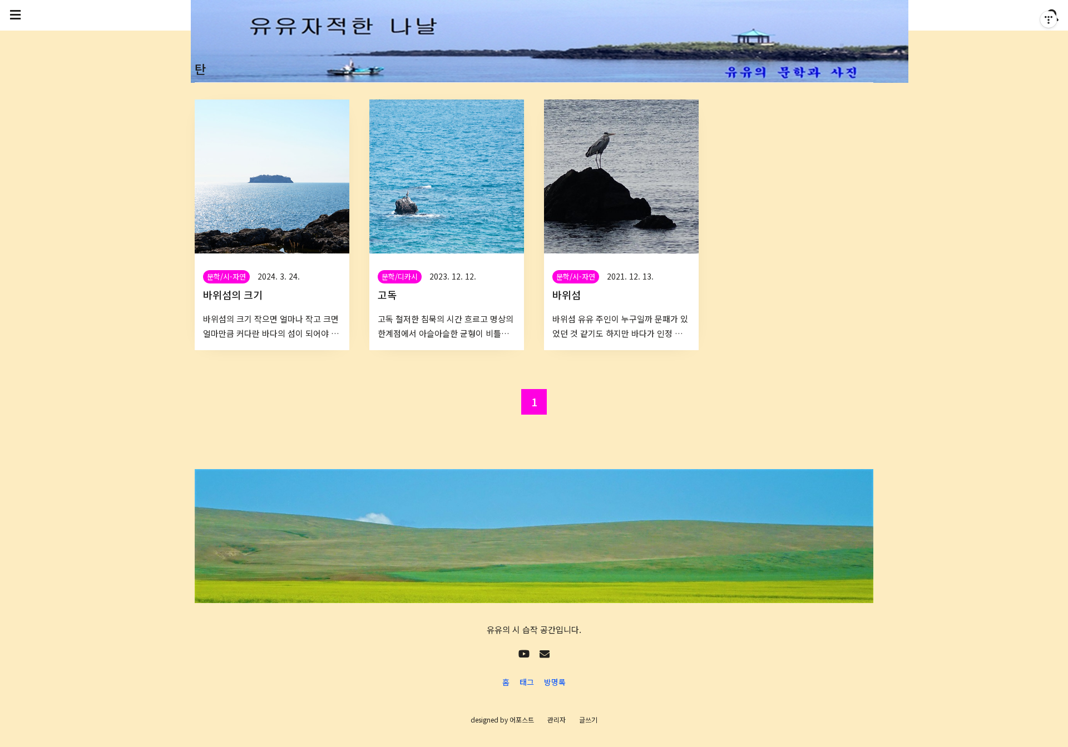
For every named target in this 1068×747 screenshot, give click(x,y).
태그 (527, 682)
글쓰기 (588, 719)
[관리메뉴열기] (1048, 19)
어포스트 (522, 719)
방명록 (555, 682)
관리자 (556, 719)
